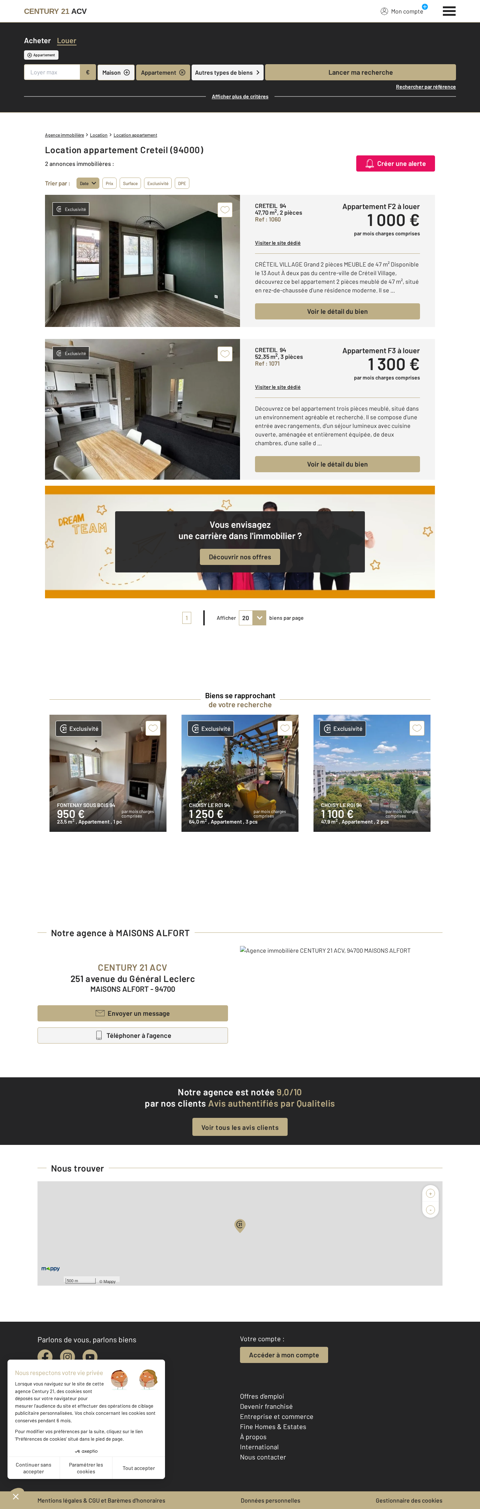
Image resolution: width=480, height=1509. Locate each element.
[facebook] (45, 1356)
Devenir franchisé (266, 1406)
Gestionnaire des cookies (409, 1500)
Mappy (110, 1281)
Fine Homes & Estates (273, 1426)
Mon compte (407, 11)
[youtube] (90, 1356)
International (259, 1447)
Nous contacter (263, 1457)
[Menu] (449, 10)
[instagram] (67, 1356)
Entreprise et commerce (277, 1416)
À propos (253, 1436)
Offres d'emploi (262, 1396)
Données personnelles (270, 1500)
